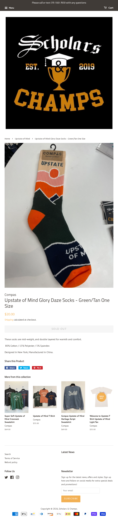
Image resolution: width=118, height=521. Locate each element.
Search (8, 454)
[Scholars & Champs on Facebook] (12, 478)
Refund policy (11, 462)
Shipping (9, 319)
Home (7, 139)
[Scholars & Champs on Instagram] (17, 478)
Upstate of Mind (22, 139)
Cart (110, 7)
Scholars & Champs (68, 508)
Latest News (67, 452)
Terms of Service (12, 458)
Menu (11, 7)
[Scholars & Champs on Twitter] (6, 478)
